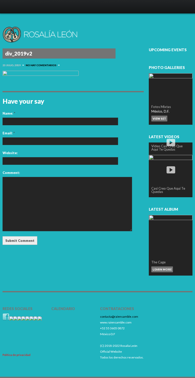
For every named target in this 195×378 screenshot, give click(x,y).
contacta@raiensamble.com (119, 316)
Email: (9, 133)
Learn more (162, 269)
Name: (9, 113)
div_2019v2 (18, 53)
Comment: (11, 173)
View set (159, 118)
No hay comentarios (41, 65)
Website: (10, 153)
